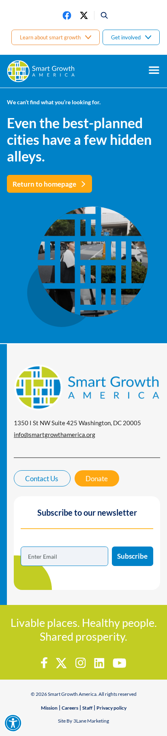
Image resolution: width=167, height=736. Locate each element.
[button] (101, 15)
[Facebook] (66, 15)
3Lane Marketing (91, 721)
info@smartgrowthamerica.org (54, 434)
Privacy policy (111, 708)
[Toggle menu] (154, 70)
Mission (49, 708)
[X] (83, 15)
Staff (87, 708)
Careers (70, 708)
